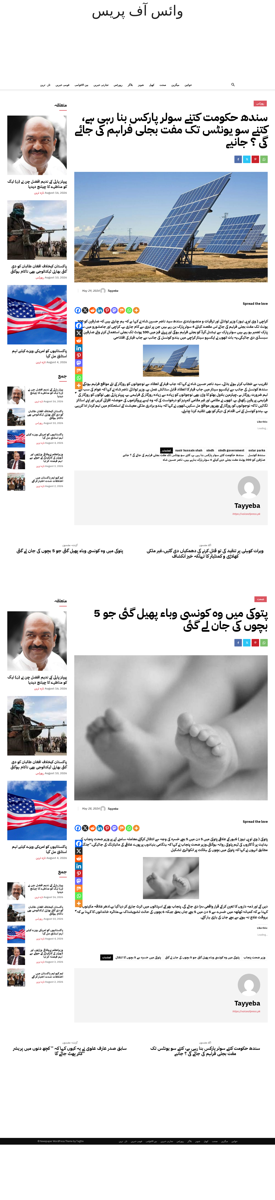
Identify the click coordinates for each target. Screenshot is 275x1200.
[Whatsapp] (129, 310)
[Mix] (121, 310)
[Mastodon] (114, 310)
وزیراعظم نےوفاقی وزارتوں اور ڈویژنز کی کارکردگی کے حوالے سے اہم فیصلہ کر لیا (46, 457)
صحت (163, 85)
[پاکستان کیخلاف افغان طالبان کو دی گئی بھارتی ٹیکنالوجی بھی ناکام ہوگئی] (37, 230)
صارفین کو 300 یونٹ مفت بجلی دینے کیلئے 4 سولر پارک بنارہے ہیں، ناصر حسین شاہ (214, 460)
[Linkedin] (100, 310)
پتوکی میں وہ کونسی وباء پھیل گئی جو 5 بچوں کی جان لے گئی (69, 551)
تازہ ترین (45, 85)
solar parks (256, 450)
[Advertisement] (137, 52)
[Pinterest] (255, 159)
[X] (85, 310)
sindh (210, 450)
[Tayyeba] (103, 291)
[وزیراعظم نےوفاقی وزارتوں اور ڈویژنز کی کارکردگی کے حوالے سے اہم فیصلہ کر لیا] (16, 460)
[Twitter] (246, 159)
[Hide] (75, 392)
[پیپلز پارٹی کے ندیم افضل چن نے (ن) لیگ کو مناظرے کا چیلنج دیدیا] (37, 145)
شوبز (141, 85)
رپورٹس (118, 85)
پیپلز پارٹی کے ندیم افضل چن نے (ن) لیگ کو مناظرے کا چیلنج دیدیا (37, 184)
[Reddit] (92, 310)
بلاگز (130, 85)
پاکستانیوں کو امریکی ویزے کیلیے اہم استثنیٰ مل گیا (39, 353)
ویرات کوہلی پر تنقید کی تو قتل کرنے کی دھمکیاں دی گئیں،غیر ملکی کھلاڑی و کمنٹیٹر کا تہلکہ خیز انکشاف (205, 553)
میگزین (175, 85)
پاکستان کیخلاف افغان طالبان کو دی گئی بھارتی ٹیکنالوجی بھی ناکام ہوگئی (38, 268)
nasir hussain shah (188, 450)
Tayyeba (112, 290)
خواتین (188, 85)
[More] (136, 310)
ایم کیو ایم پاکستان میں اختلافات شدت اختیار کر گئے (47, 479)
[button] (232, 85)
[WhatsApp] (264, 159)
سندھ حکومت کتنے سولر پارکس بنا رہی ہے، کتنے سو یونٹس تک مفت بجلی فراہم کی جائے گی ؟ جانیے (183, 455)
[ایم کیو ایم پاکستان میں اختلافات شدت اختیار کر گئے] (16, 482)
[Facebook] (238, 159)
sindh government (231, 450)
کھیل (151, 85)
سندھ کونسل (256, 455)
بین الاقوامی (81, 85)
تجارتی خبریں (101, 85)
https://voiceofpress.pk (246, 514)
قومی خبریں (62, 85)
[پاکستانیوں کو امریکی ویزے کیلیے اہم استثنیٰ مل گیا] (37, 314)
